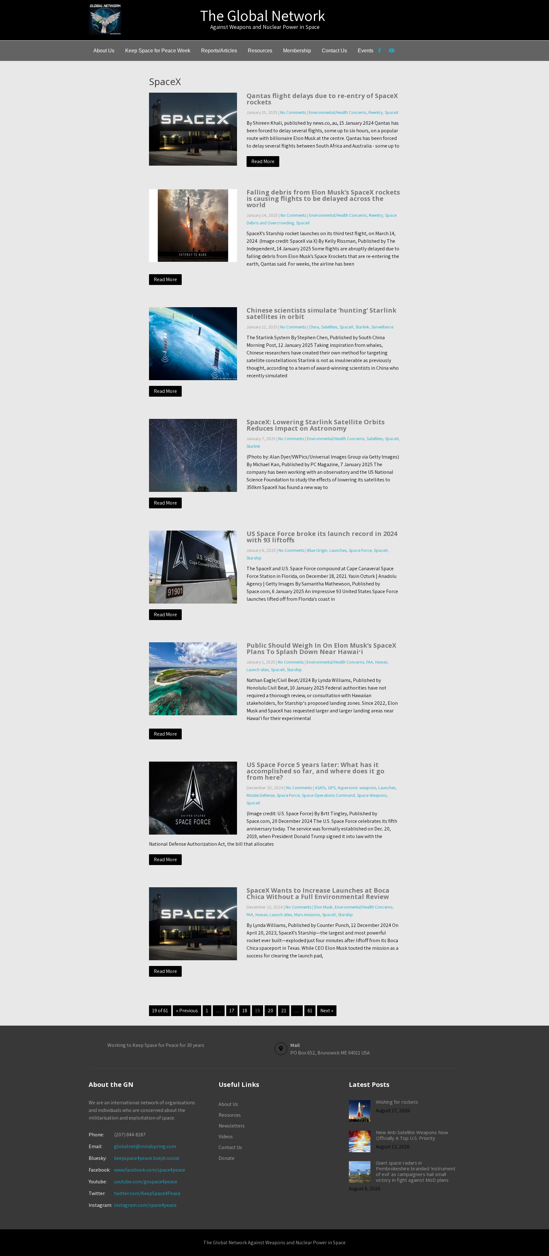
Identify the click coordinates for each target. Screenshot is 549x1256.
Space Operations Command (328, 795)
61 (310, 1010)
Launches (338, 550)
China (314, 327)
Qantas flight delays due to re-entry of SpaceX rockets (322, 98)
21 (283, 1010)
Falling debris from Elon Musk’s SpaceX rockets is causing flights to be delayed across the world (323, 198)
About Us (103, 50)
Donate (226, 1158)
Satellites (329, 327)
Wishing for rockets (397, 1102)
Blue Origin (317, 550)
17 (231, 1010)
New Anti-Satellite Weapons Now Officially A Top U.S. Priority (412, 1135)
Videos (226, 1136)
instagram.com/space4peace (145, 1205)
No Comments (293, 112)
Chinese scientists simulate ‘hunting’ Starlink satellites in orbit (321, 313)
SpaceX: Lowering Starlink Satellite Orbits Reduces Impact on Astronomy (316, 425)
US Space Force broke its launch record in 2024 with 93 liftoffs (322, 536)
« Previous (187, 1010)
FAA (369, 662)
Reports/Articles (219, 50)
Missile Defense (260, 795)
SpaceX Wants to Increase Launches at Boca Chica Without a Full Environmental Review (318, 893)
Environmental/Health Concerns (337, 112)
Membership (297, 50)
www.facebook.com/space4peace (149, 1170)
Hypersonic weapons (357, 787)
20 (270, 1010)
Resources (260, 50)
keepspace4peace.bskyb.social (147, 1158)
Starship (254, 558)
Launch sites (258, 669)
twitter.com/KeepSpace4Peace (147, 1193)
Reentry (376, 112)
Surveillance (382, 327)
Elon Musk (323, 907)
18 (244, 1010)
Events (365, 50)
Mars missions (307, 914)
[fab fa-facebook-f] (379, 51)
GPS (332, 787)
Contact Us (334, 50)
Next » (326, 1010)
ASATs (320, 787)
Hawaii (381, 662)
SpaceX (391, 112)
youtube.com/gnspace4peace (145, 1181)
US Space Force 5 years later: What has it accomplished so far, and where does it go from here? (315, 771)
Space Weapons (372, 795)
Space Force (360, 550)
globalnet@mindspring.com (132, 1146)
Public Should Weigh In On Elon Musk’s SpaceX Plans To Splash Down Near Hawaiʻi (321, 648)
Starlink (362, 327)
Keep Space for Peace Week (157, 50)
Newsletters (232, 1125)
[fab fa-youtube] (391, 51)
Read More (262, 161)
